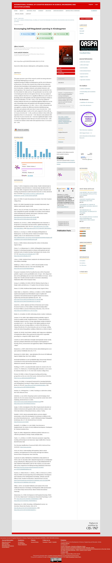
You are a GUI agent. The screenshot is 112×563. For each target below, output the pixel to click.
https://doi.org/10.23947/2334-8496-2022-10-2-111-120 (30, 61)
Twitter (50, 542)
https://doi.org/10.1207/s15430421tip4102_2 (25, 510)
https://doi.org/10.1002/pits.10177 (27, 254)
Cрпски (82, 33)
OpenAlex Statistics (85, 79)
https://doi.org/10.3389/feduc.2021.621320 (24, 482)
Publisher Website (65, 543)
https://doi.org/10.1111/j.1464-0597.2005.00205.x (39, 228)
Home (15, 10)
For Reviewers (21, 543)
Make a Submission (86, 18)
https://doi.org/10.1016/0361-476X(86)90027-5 (28, 498)
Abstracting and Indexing (8, 545)
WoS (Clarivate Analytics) (86, 130)
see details (30, 175)
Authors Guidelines (85, 88)
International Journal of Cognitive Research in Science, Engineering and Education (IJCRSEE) (45, 6)
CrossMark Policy (85, 53)
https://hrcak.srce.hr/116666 (21, 422)
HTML (60, 71)
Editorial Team (31, 10)
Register (91, 4)
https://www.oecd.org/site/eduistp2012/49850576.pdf (27, 401)
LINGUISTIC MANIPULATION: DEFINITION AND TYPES (87, 199)
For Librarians (83, 265)
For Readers (82, 260)
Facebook (45, 542)
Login (96, 4)
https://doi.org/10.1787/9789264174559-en (24, 403)
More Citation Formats (64, 106)
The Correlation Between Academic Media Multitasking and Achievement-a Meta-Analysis (89, 218)
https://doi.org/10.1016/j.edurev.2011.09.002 (25, 217)
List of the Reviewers (86, 105)
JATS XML (61, 73)
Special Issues (19, 13)
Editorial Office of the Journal (73, 553)
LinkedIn (54, 542)
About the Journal (85, 62)
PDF (60, 68)
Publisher (63, 553)
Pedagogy (60, 142)
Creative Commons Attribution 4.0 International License (66, 162)
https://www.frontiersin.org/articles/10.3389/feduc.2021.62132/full (31, 480)
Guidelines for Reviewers (86, 102)
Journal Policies (34, 542)
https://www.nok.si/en (25, 447)
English (81, 28)
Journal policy (84, 67)
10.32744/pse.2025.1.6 (62, 207)
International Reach (85, 70)
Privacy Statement (22, 544)
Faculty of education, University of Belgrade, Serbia (73, 546)
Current (40, 10)
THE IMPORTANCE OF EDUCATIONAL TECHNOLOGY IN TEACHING (88, 211)
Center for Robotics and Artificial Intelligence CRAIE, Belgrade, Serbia (77, 547)
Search (94, 10)
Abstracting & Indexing (73, 10)
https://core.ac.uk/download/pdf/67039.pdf (25, 378)
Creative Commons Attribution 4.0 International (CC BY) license (63, 555)
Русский (82, 31)
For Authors (82, 263)
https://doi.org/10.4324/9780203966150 (24, 268)
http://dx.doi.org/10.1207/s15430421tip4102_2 (25, 508)
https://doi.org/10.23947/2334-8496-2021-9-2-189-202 (27, 299)
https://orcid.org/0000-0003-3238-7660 (21, 55)
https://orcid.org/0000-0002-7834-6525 (21, 49)
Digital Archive (84, 76)
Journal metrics (84, 73)
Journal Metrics (5, 547)
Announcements (58, 10)
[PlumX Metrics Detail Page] (16, 167)
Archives (48, 10)
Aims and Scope (84, 64)
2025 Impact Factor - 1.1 (86, 133)
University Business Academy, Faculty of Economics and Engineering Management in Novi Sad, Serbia (85, 549)
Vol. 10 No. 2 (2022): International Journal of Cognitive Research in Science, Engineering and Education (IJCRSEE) (44, 20)
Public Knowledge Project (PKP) (73, 557)
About (22, 10)
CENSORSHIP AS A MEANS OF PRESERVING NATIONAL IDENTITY (89, 205)
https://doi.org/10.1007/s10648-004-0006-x (35, 385)
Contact (28, 13)
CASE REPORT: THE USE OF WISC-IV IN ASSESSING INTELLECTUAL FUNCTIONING (88, 194)
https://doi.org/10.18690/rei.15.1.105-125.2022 (25, 310)
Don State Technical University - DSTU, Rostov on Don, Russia (76, 550)
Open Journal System (53, 557)
